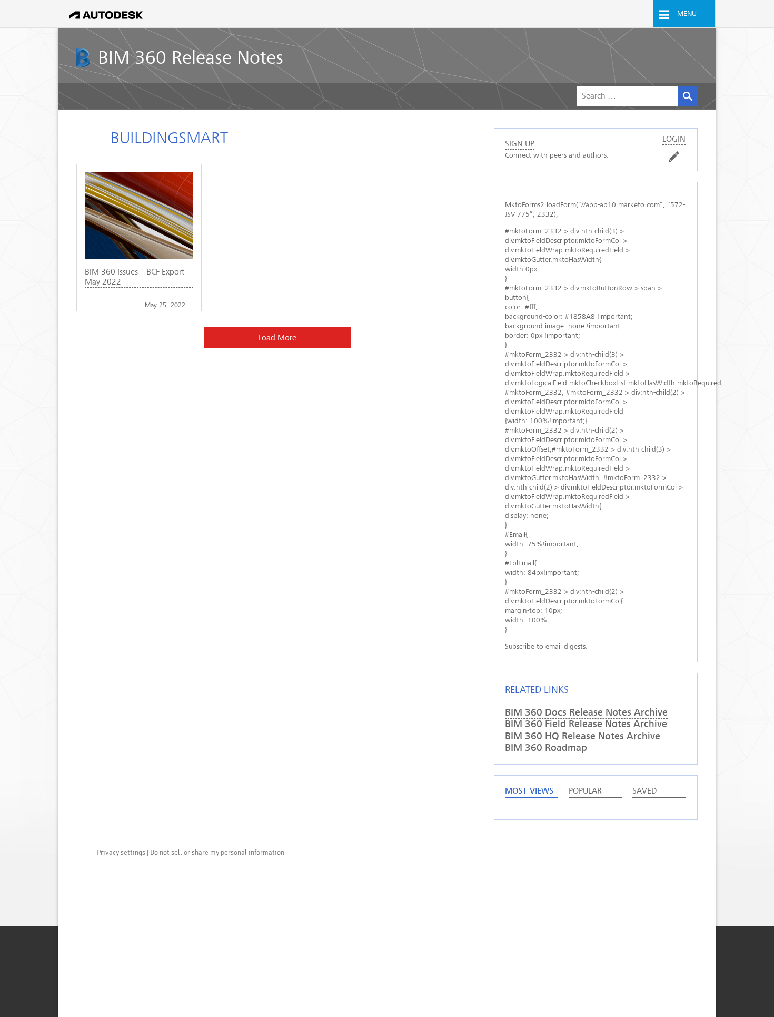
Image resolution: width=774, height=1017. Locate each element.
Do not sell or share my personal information (217, 852)
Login (674, 139)
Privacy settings (121, 852)
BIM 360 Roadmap (546, 748)
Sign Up (519, 144)
